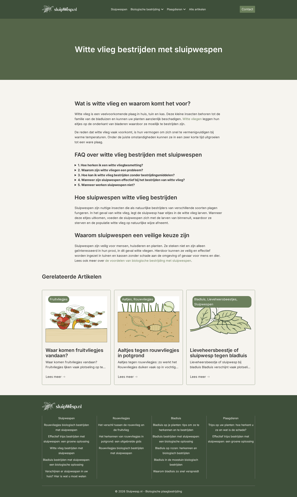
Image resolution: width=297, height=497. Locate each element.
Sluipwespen (119, 9)
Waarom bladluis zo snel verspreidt (176, 471)
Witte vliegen (192, 119)
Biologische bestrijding (145, 9)
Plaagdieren (174, 9)
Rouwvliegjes (121, 418)
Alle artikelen (197, 9)
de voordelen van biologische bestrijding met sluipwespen (148, 260)
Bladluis (176, 418)
